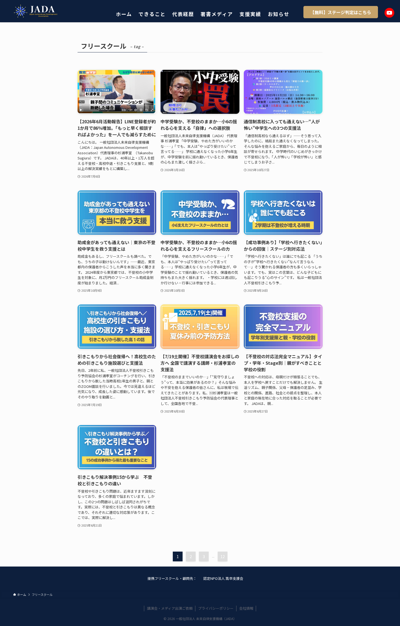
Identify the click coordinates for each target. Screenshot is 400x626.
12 (222, 556)
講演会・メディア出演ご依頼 (170, 608)
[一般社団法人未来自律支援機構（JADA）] (36, 11)
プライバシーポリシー (215, 608)
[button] (340, 12)
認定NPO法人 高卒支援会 (223, 578)
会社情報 (246, 608)
